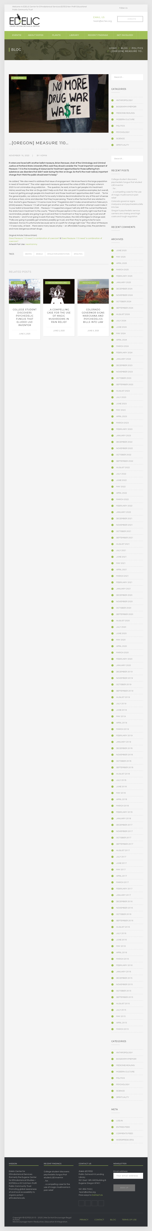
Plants (56, 35)
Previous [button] (104, 272)
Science (18, 283)
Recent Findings (98, 35)
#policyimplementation (58, 254)
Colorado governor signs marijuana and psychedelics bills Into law (93, 315)
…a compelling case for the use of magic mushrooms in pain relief (59, 315)
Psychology (89, 283)
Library (74, 35)
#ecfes (28, 254)
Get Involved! (125, 35)
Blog (124, 48)
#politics (78, 254)
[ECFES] (24, 20)
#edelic (39, 254)
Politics (137, 48)
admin (43, 156)
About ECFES (35, 35)
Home (113, 48)
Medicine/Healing (57, 283)
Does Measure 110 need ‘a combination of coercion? (34, 238)
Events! (16, 35)
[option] (24, 309)
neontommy (31, 244)
